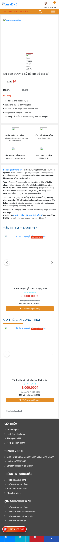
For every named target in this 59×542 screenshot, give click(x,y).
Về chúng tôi (12, 429)
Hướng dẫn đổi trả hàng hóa (20, 516)
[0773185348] (22, 539)
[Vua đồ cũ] (9, 4)
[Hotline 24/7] (37, 539)
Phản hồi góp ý (14, 493)
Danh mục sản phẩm (18, 11)
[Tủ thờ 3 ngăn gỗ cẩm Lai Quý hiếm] (30, 260)
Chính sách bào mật (16, 520)
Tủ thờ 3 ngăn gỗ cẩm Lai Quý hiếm (29, 288)
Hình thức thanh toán (16, 488)
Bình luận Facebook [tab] (14, 411)
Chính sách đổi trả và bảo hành (21, 511)
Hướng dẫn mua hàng (17, 484)
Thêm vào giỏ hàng (31, 308)
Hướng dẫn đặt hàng (16, 480)
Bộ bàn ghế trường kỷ (12, 170)
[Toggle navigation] (53, 11)
